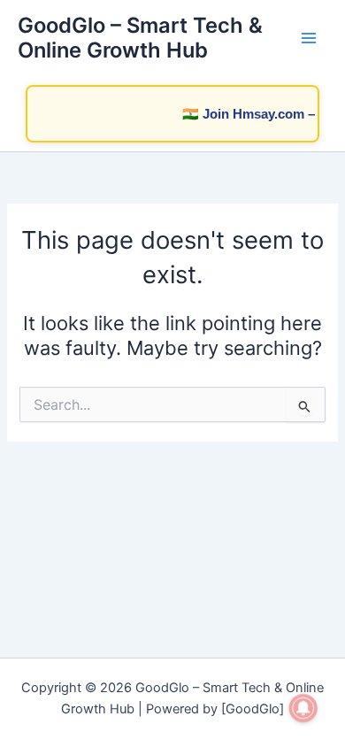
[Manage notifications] (303, 708)
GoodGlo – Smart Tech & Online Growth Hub (140, 37)
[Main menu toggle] (308, 38)
